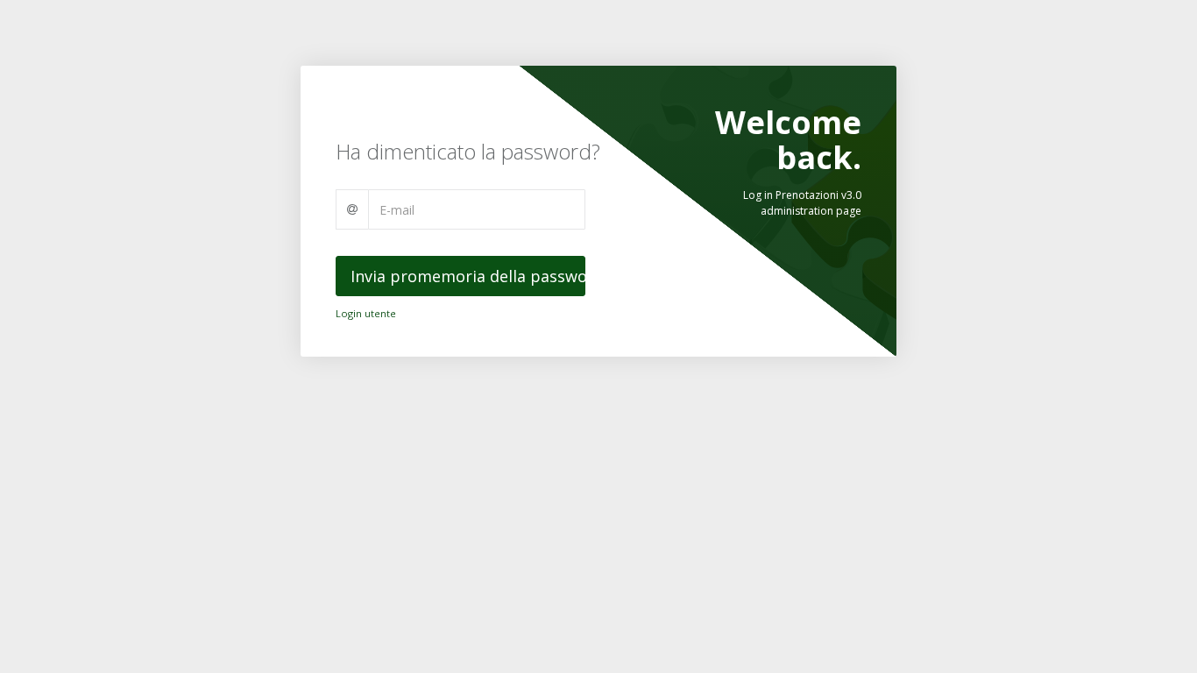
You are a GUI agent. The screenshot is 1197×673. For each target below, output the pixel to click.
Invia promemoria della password (468, 276)
